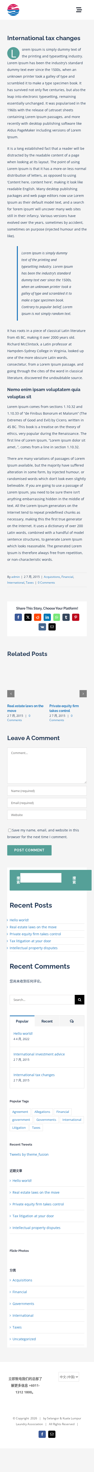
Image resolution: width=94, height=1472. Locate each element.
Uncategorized (24, 1339)
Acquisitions (52, 577)
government (21, 1120)
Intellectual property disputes (34, 948)
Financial (67, 577)
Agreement (20, 1112)
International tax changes (34, 1075)
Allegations (42, 1112)
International (15, 582)
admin (15, 577)
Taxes (30, 582)
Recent (47, 1021)
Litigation (19, 1128)
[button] (10, 693)
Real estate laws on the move (33, 927)
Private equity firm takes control (35, 934)
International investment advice (39, 1054)
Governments (46, 1120)
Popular (22, 1021)
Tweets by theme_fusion (29, 1154)
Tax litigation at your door (30, 941)
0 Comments (46, 582)
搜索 (18, 880)
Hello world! (19, 920)
